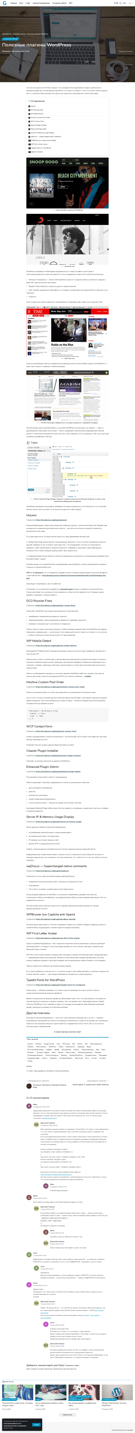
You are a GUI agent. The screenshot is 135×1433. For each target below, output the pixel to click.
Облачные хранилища (85, 1052)
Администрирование (82, 1396)
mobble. (88, 676)
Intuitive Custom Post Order (40, 118)
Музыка (60, 1052)
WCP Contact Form (37, 121)
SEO (73, 1044)
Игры (103, 1050)
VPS (86, 1044)
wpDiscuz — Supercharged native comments (46, 137)
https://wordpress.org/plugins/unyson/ (51, 520)
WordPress (52, 1047)
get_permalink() (46, 1318)
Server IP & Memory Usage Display (42, 133)
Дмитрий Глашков (48, 1207)
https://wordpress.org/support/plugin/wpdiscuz (56, 1175)
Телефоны (53, 1058)
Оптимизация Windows (35, 1055)
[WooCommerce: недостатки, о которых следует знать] (17, 1392)
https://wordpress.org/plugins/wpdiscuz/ (52, 871)
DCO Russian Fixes (37, 110)
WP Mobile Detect (37, 114)
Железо (76, 1050)
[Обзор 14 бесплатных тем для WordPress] (117, 1392)
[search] (120, 3)
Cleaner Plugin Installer (39, 125)
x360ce (61, 1047)
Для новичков (66, 1050)
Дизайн (56, 1050)
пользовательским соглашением (15, 1426)
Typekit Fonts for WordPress (41, 148)
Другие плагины (37, 152)
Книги (54, 1052)
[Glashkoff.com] (4, 3)
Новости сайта (70, 1052)
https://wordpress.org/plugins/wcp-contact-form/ (56, 731)
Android (30, 1044)
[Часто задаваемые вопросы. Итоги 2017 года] (50, 1392)
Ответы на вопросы (51, 1055)
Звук (97, 1050)
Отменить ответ (72, 1365)
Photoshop (66, 1044)
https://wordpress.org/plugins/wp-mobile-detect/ (56, 645)
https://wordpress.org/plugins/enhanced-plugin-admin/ (58, 771)
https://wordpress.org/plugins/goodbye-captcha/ (56, 919)
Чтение (30, 1061)
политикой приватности (12, 1423)
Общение (98, 1052)
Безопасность (70, 1047)
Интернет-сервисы (43, 1052)
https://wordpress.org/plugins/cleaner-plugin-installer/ (58, 755)
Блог (38, 1399)
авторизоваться (69, 1369)
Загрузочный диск (88, 1050)
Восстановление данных (36, 1050)
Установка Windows (65, 1058)
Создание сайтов (10, 39)
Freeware (38, 1044)
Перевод (64, 1055)
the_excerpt (95, 1315)
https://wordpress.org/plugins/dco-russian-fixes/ (55, 605)
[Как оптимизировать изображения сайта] (84, 1392)
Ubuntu (80, 1044)
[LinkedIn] (117, 3)
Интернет (31, 1052)
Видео (89, 1047)
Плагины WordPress (76, 1055)
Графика (49, 1050)
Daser (61, 1365)
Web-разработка (96, 1044)
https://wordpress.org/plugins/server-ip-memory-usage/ (59, 822)
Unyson (33, 106)
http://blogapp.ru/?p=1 (49, 1118)
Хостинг (94, 1058)
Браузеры (81, 1047)
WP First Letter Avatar (39, 144)
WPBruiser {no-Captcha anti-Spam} (43, 140)
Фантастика (79, 1058)
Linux (58, 1044)
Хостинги (103, 1058)
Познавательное (90, 1055)
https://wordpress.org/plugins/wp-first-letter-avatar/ (58, 938)
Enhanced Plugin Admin (39, 129)
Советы (44, 1058)
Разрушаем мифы (33, 1058)
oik (101, 1308)
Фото (87, 1058)
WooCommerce (41, 1047)
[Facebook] (115, 3)
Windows (31, 1047)
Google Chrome (49, 1044)
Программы (103, 1055)
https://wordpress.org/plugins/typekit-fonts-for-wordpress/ (60, 985)
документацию (66, 589)
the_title (86, 1315)
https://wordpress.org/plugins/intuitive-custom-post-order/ (60, 687)
